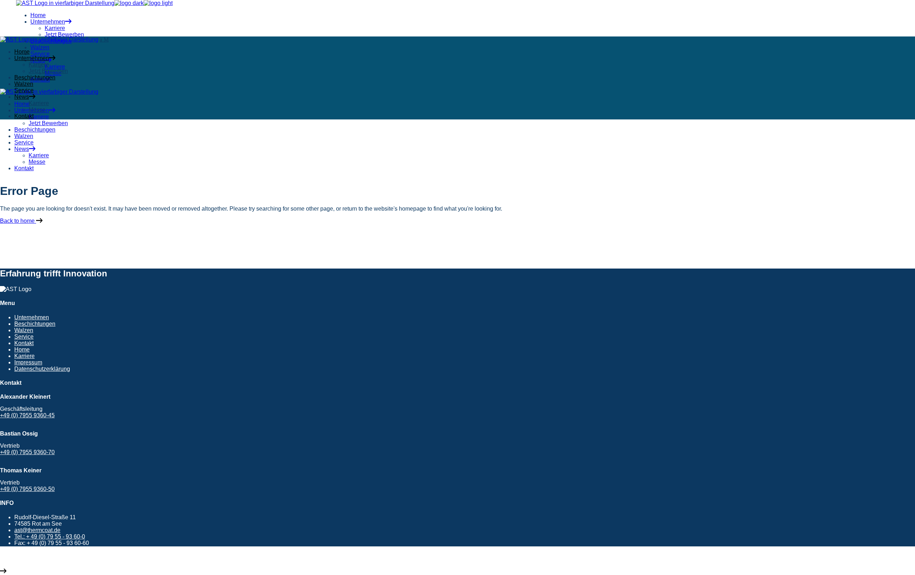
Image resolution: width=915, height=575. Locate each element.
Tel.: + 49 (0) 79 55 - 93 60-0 (49, 537)
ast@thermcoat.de (37, 530)
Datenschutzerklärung (42, 369)
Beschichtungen (34, 324)
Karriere (24, 356)
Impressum (28, 362)
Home (22, 350)
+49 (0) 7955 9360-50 (27, 489)
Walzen (23, 330)
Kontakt (24, 343)
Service (24, 337)
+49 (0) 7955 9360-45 (27, 415)
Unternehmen (31, 317)
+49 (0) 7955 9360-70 (27, 452)
